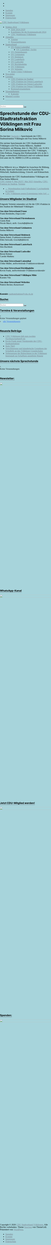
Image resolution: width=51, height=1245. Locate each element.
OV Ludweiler (17, 62)
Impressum (10, 15)
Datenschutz (10, 18)
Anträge (14, 39)
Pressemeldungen (18, 42)
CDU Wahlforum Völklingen (23, 34)
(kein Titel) (10, 346)
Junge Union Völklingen (21, 71)
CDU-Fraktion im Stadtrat (22, 79)
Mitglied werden (12, 96)
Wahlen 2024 (11, 27)
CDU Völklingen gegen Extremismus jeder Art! (27, 193)
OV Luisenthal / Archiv (26, 49)
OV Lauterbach (17, 59)
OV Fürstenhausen (19, 52)
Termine (21, 184)
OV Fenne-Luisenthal (20, 47)
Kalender (15, 94)
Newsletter (10, 74)
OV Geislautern (17, 54)
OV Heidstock (17, 57)
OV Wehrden (16, 69)
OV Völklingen (17, 67)
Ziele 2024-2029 (18, 29)
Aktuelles (9, 37)
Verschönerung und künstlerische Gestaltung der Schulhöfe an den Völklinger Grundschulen (26, 349)
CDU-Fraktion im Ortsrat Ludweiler (26, 84)
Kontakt (8, 13)
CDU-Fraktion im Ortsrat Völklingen (27, 86)
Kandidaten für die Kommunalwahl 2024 (28, 32)
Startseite (15, 136)
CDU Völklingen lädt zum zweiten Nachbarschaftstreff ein (20, 337)
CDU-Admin (5, 181)
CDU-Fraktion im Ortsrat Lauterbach (27, 81)
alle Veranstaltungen (11, 321)
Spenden (9, 10)
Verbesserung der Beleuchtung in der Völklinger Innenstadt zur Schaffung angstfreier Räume (26, 354)
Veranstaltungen (12, 91)
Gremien (9, 76)
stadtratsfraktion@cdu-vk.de (21, 294)
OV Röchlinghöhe (19, 64)
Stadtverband (11, 44)
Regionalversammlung (20, 89)
